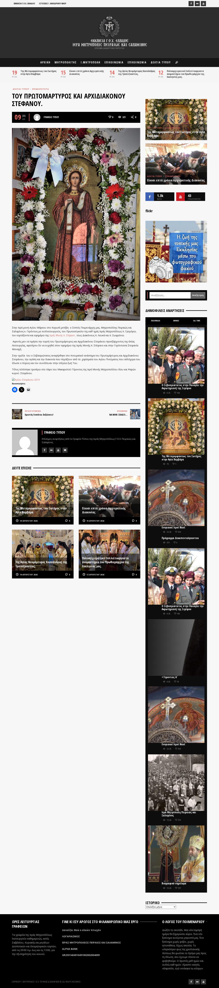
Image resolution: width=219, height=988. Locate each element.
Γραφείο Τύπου (51, 117)
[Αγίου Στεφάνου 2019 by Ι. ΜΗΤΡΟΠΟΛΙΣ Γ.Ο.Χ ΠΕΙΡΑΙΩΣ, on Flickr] (26, 379)
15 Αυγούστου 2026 (95, 521)
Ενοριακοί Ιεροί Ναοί (173, 527)
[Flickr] (197, 3)
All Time (196, 320)
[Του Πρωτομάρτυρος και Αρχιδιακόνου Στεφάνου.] (76, 224)
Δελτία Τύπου (21, 89)
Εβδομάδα (155, 320)
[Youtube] (203, 3)
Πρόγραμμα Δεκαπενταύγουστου (180, 538)
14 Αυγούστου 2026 (29, 574)
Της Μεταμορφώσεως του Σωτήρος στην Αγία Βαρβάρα (38, 72)
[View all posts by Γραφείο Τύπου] (37, 117)
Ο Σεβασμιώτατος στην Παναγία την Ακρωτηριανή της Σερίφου (183, 386)
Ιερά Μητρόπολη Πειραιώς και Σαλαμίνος (179, 814)
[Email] (65, 450)
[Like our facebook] (149, 196)
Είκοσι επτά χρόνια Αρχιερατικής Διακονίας (86, 72)
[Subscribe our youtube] (180, 196)
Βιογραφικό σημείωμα (174, 883)
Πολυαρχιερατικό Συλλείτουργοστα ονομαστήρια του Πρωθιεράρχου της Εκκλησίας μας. (185, 74)
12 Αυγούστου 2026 (95, 574)
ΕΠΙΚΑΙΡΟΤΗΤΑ (40, 89)
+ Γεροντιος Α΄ (170, 677)
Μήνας (176, 320)
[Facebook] (191, 3)
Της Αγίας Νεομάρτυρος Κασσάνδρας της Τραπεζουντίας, (136, 72)
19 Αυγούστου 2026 (29, 521)
